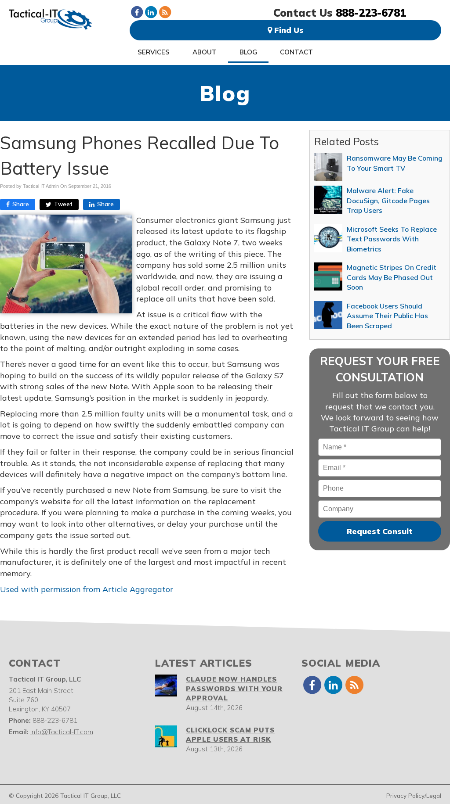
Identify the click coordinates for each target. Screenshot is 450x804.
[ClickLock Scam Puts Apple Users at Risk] (166, 736)
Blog (248, 52)
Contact (296, 52)
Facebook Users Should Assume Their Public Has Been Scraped (387, 316)
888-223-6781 (371, 12)
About (204, 52)
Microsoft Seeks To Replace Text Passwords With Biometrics (392, 239)
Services (154, 52)
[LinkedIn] (151, 12)
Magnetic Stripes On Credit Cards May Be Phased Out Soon (391, 277)
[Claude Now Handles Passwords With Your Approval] (166, 685)
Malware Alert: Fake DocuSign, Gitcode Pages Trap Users (388, 200)
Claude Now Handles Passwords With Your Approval (234, 688)
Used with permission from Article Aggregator (86, 589)
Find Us (288, 30)
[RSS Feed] (165, 12)
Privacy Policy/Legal (413, 795)
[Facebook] (137, 12)
